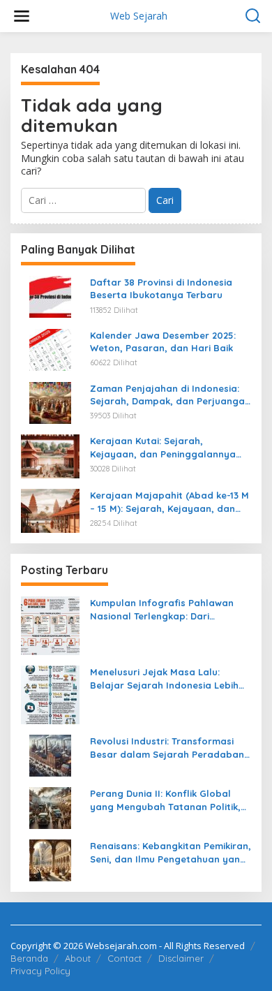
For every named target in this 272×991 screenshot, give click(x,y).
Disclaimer (181, 958)
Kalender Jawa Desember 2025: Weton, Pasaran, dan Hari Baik (163, 341)
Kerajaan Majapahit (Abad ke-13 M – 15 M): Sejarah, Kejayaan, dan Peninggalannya (169, 502)
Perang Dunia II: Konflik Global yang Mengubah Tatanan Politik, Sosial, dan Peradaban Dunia (165, 800)
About (78, 958)
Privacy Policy (40, 970)
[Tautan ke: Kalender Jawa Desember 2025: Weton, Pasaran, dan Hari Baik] (50, 348)
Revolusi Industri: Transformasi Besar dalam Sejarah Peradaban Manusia (167, 747)
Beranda (29, 958)
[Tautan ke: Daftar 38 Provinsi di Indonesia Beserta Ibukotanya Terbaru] (50, 295)
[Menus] (21, 16)
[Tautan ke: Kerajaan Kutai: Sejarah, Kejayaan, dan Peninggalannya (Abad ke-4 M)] (50, 455)
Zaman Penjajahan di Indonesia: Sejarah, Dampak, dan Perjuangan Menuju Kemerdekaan (170, 395)
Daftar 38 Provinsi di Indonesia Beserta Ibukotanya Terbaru (161, 288)
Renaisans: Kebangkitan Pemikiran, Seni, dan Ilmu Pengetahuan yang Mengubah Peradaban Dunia (170, 852)
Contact (124, 958)
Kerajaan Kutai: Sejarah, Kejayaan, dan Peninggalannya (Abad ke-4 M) (163, 447)
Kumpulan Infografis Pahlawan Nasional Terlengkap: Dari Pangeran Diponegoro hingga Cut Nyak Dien (168, 609)
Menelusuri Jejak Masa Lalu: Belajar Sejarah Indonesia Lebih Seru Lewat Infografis (164, 678)
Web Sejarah (138, 15)
